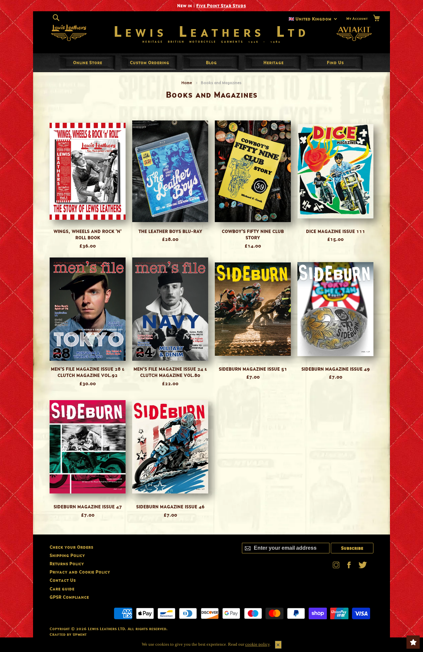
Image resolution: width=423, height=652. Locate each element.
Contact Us (63, 580)
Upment (80, 634)
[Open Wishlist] (413, 642)
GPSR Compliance (69, 597)
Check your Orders (71, 547)
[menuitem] (87, 62)
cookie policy (257, 644)
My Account (357, 18)
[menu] (211, 62)
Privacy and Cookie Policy (80, 572)
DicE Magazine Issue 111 (335, 231)
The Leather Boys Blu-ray (170, 231)
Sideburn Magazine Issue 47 (88, 506)
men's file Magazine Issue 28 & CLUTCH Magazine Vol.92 (88, 372)
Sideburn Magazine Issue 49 (335, 369)
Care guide (62, 588)
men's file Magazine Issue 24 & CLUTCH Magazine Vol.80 (170, 372)
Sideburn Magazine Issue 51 (253, 369)
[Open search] (56, 18)
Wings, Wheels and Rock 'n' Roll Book (88, 234)
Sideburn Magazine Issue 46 (170, 506)
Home (186, 82)
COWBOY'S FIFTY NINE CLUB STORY (253, 234)
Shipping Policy (67, 555)
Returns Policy (67, 563)
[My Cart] (376, 18)
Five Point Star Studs (221, 5)
